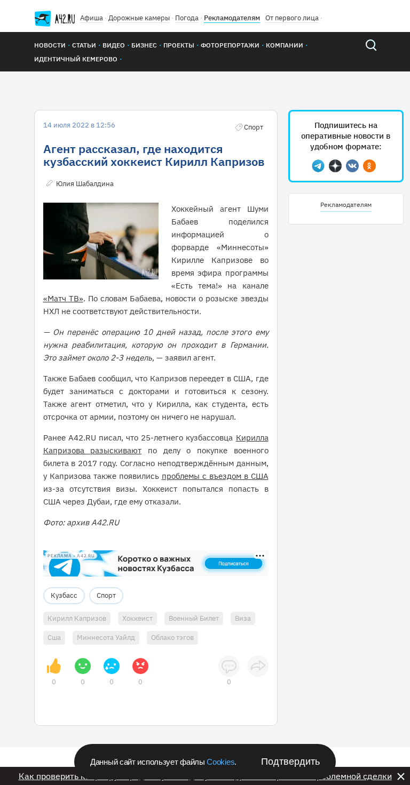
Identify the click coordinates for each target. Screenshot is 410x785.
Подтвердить (290, 761)
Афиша (91, 17)
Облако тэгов (172, 637)
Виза (243, 618)
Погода (187, 17)
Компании (284, 45)
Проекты (178, 45)
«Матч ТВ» (63, 298)
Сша (54, 637)
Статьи (84, 45)
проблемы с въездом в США (215, 476)
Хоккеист (137, 618)
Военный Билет (194, 618)
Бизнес (144, 45)
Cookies (220, 761)
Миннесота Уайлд (106, 637)
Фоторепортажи (230, 45)
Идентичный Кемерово (75, 59)
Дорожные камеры (139, 17)
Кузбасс (64, 595)
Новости (50, 45)
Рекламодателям (232, 17)
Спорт (106, 595)
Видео (113, 45)
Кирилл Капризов (77, 618)
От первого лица (292, 17)
